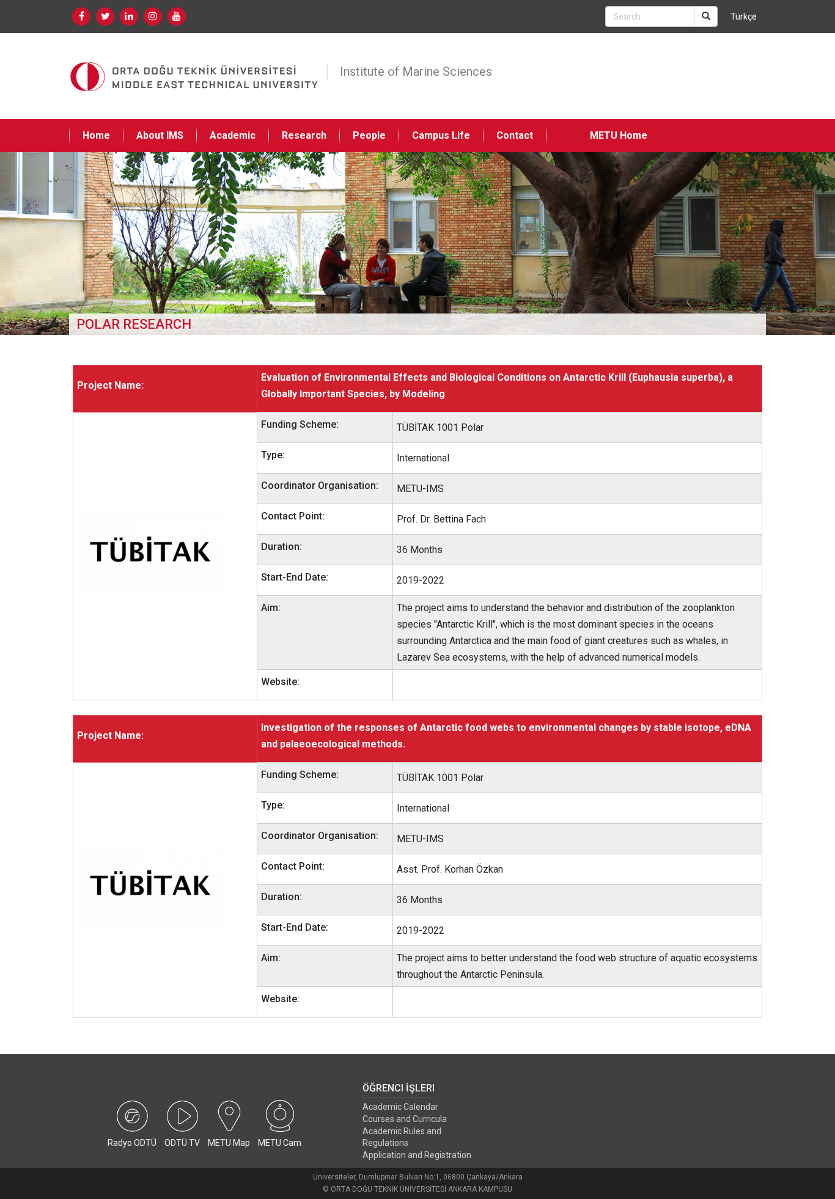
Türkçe (743, 16)
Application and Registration (416, 1155)
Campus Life (441, 135)
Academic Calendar (400, 1107)
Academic (233, 135)
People (369, 135)
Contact (514, 135)
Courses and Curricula (404, 1119)
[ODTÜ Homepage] (195, 76)
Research (304, 135)
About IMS (159, 135)
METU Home (618, 135)
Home (96, 135)
